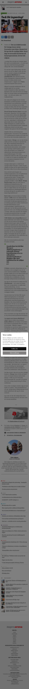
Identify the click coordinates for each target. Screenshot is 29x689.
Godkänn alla (14, 348)
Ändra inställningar (14, 353)
